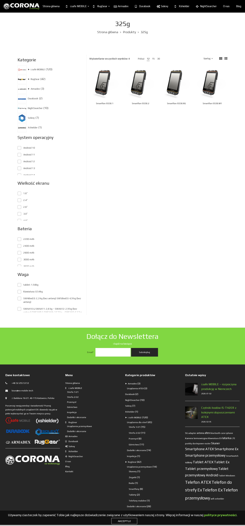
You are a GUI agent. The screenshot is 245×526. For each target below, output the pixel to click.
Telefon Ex (212, 489)
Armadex (123, 6)
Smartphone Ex (226, 449)
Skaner (215, 443)
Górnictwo (72, 407)
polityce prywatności (220, 515)
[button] (113, 90)
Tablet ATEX (203, 462)
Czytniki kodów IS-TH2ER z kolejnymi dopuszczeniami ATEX (218, 412)
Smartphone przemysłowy (205, 455)
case (223, 433)
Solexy (164, 6)
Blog (238, 6)
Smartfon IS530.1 (104, 103)
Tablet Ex (222, 462)
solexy (188, 462)
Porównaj (117, 82)
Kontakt (69, 471)
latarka (226, 438)
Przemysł (71, 402)
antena (200, 433)
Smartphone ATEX (199, 449)
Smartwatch (232, 455)
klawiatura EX (215, 438)
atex (207, 432)
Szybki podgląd (110, 82)
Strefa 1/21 (73, 392)
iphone (229, 433)
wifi (212, 498)
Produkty (129, 32)
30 (158, 58)
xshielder (219, 498)
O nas (226, 6)
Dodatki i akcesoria (76, 417)
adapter (192, 433)
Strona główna (51, 6)
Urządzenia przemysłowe (79, 426)
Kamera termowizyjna (196, 438)
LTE (233, 438)
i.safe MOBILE (78, 6)
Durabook (144, 6)
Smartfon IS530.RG (176, 103)
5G (186, 433)
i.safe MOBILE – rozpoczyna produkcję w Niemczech (218, 387)
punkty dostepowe (194, 443)
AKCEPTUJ (124, 521)
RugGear (102, 6)
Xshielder (184, 6)
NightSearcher (208, 6)
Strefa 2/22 (73, 397)
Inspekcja (72, 412)
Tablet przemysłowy (201, 468)
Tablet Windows (227, 475)
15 (153, 58)
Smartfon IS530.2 (140, 103)
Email (90, 352)
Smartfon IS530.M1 (212, 103)
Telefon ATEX (198, 482)
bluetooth (215, 433)
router (207, 443)
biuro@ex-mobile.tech (22, 390)
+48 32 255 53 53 (20, 383)
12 (148, 58)
